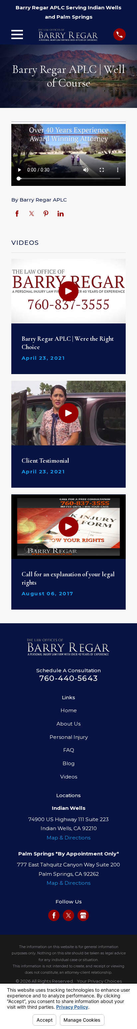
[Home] (68, 35)
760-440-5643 (68, 678)
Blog (68, 763)
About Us (68, 724)
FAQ (68, 750)
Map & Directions (68, 837)
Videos (68, 776)
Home (69, 710)
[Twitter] (68, 915)
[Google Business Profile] (83, 915)
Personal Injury (69, 737)
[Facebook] (54, 915)
